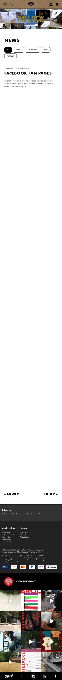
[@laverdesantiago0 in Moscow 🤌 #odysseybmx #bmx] (10, 662)
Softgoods (29, 514)
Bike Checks (32, 50)
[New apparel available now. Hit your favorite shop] (51, 641)
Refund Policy (6, 537)
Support (24, 528)
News (12, 40)
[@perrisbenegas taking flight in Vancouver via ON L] (31, 641)
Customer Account (8, 535)
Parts (12, 514)
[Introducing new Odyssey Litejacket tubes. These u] (31, 662)
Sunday (4, 552)
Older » (51, 494)
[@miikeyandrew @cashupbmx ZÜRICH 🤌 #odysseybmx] (51, 662)
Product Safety (24, 537)
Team (46, 50)
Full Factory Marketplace (10, 550)
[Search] (11, 4)
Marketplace (9, 528)
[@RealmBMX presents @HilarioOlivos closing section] (10, 641)
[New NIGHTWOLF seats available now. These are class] (31, 621)
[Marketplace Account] (50, 4)
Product (10, 56)
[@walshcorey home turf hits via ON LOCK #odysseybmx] (10, 600)
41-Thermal (5, 514)
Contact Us (23, 532)
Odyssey (6, 510)
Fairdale (10, 552)
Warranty (23, 535)
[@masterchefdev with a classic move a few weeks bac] (10, 621)
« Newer (11, 494)
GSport (19, 552)
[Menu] (5, 4)
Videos (18, 50)
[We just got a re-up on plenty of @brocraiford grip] (31, 600)
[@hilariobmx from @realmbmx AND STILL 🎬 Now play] (51, 600)
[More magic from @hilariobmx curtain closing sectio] (51, 621)
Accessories (20, 514)
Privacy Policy (6, 539)
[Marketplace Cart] (56, 4)
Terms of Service (7, 542)
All (8, 50)
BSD (39, 552)
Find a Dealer (6, 532)
